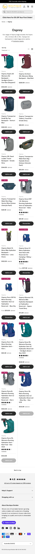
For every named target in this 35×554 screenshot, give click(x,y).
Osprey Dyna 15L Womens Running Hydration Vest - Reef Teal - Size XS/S (7, 442)
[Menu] (32, 7)
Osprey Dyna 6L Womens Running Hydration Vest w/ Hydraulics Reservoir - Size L (7, 395)
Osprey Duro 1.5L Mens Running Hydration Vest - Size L (7, 345)
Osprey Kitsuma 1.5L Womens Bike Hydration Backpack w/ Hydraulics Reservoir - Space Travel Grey (26, 302)
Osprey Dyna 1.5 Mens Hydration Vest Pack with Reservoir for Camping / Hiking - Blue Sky (25, 253)
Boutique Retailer (10, 549)
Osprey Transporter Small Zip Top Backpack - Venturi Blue (8, 119)
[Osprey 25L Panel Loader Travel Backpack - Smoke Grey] (8, 144)
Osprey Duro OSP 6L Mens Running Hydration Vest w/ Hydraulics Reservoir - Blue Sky (8, 301)
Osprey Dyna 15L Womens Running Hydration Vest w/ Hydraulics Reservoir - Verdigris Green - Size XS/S (26, 347)
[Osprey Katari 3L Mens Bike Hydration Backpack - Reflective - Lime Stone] (8, 236)
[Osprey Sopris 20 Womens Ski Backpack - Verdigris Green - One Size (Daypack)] (8, 61)
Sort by (4, 48)
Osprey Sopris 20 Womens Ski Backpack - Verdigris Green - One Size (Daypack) (8, 78)
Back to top (17, 470)
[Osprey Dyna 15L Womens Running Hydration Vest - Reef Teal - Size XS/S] (8, 426)
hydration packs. (18, 41)
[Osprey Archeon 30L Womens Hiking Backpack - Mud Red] (26, 61)
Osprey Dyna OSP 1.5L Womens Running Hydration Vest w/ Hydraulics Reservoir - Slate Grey (25, 204)
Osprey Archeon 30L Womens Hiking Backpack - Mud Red (26, 76)
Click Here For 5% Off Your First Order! (17, 17)
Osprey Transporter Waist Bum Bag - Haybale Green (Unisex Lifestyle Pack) (26, 161)
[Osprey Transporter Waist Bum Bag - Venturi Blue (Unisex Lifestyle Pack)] (8, 186)
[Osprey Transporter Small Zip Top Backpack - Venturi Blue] (8, 104)
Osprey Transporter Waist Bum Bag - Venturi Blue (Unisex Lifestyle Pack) (8, 202)
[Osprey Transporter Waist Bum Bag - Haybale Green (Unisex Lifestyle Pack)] (26, 144)
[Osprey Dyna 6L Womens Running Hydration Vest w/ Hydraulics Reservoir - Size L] (8, 379)
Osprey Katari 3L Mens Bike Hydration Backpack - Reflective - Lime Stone (8, 252)
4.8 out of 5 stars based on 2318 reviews (17, 483)
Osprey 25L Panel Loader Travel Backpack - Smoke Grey (8, 159)
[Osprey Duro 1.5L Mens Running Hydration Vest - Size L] (8, 329)
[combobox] (17, 12)
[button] (28, 7)
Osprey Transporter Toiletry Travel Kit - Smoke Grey (26, 118)
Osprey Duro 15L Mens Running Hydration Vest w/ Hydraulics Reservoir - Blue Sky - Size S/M (26, 396)
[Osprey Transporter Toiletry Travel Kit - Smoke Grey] (26, 104)
